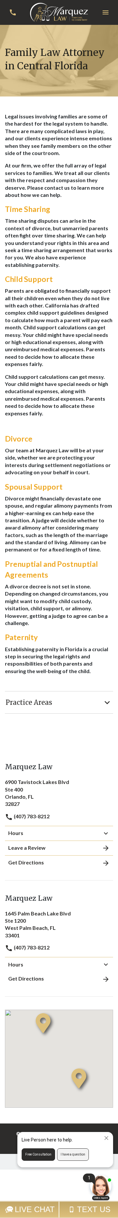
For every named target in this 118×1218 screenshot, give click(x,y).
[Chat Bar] (59, 1209)
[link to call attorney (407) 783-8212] (12, 12)
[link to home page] (59, 12)
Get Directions (26, 862)
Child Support (29, 279)
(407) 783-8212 (31, 816)
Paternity (21, 637)
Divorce (18, 438)
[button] (105, 12)
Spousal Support (34, 486)
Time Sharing (27, 209)
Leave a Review (27, 847)
